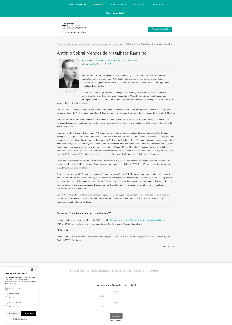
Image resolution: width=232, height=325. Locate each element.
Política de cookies (121, 271)
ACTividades (139, 4)
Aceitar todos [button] (12, 313)
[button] (20, 319)
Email (116, 291)
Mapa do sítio (77, 271)
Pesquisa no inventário (160, 29)
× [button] (35, 269)
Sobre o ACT (157, 4)
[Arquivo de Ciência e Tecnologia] (73, 33)
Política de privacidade (98, 271)
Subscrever (116, 315)
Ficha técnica (140, 271)
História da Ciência (118, 4)
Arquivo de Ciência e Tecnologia (73, 43)
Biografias (118, 43)
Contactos (154, 271)
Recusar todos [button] (28, 313)
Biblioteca (97, 4)
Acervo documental (77, 4)
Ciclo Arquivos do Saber (116, 13)
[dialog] (20, 295)
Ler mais (19, 284)
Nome (116, 302)
